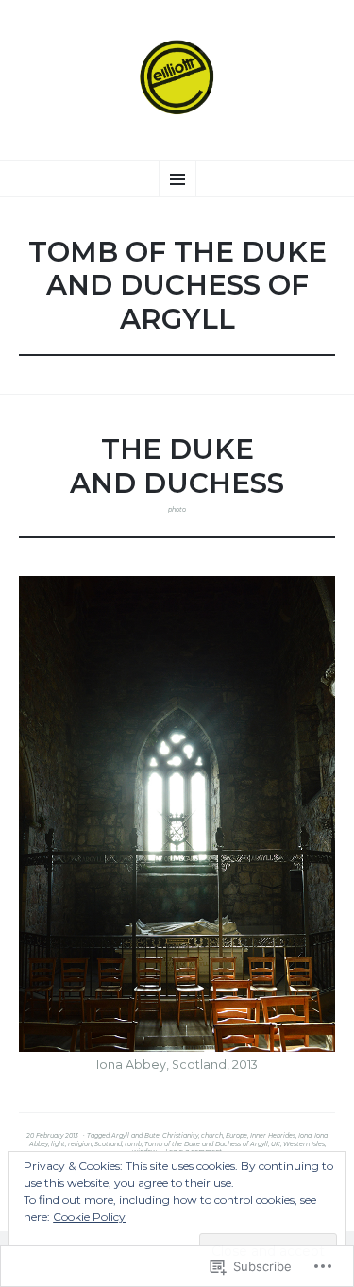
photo (177, 510)
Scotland (108, 1144)
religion (80, 1144)
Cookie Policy (89, 1217)
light (58, 1144)
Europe (236, 1136)
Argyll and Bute (135, 1136)
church (212, 1136)
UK (275, 1144)
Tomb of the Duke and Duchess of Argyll (206, 1144)
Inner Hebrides (272, 1136)
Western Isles (304, 1144)
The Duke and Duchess (177, 465)
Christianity (180, 1136)
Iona (305, 1136)
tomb (133, 1144)
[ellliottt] (177, 77)
